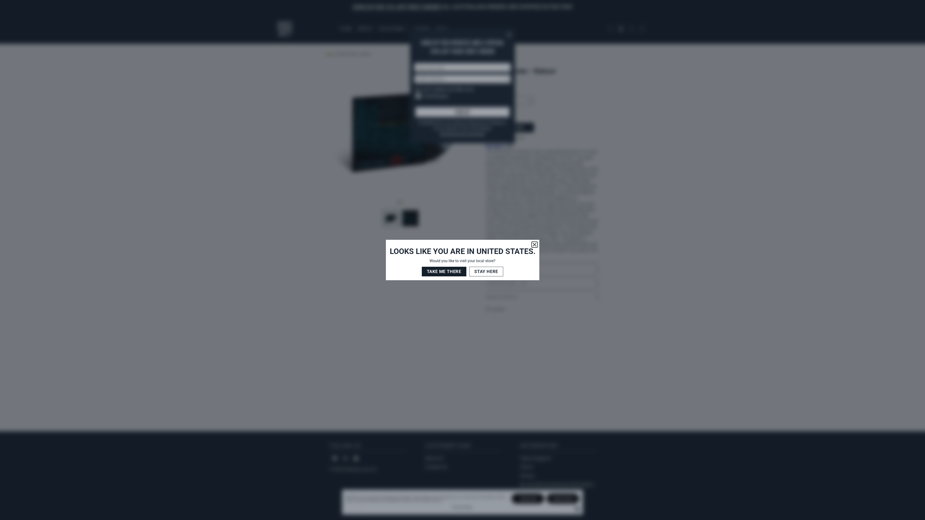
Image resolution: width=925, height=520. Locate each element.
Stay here (486, 271)
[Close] (534, 244)
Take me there (444, 271)
